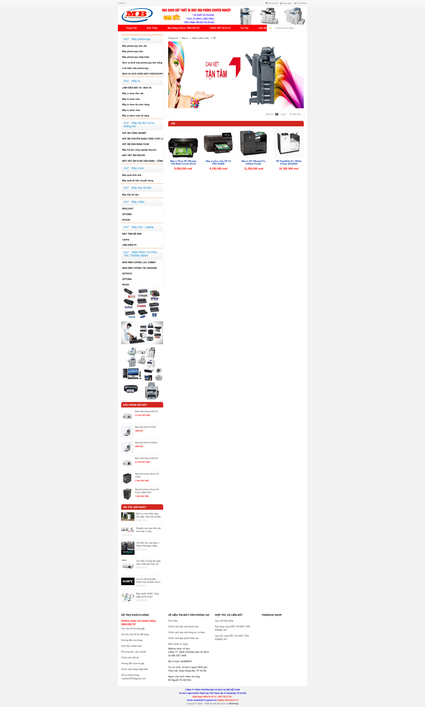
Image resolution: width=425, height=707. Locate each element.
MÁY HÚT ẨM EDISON (133, 155)
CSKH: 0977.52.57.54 (220, 28)
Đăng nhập (286, 3)
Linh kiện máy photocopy (135, 68)
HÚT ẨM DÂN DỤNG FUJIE (135, 144)
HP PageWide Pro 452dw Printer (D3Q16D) (288, 162)
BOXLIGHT (127, 208)
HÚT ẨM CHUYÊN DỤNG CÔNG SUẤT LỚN (142, 138)
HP (214, 38)
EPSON (126, 220)
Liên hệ (262, 28)
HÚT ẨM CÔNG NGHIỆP (134, 133)
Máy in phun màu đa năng (135, 115)
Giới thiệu (152, 28)
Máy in (185, 38)
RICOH (125, 284)
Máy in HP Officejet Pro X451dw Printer (253, 162)
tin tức (245, 28)
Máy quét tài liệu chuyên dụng (137, 180)
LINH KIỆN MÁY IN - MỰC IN (136, 88)
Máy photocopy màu (132, 51)
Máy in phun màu (131, 110)
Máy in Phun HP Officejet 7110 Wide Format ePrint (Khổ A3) (183, 164)
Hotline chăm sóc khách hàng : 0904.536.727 (139, 622)
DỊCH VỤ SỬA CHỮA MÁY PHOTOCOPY (142, 74)
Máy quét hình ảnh (131, 175)
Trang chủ (131, 28)
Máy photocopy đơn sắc (134, 46)
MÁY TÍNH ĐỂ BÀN (131, 234)
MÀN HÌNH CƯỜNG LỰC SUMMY (139, 262)
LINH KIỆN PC (129, 245)
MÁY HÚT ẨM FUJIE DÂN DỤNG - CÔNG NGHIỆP (142, 161)
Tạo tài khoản (301, 3)
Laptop (125, 239)
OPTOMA (127, 214)
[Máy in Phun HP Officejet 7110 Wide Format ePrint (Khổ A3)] (183, 142)
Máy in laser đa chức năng (135, 104)
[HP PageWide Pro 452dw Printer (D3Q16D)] (289, 142)
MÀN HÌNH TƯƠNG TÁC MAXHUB (139, 268)
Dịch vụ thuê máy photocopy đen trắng (142, 62)
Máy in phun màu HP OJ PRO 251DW (218, 162)
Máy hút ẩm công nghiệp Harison (139, 150)
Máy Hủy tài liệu (130, 194)
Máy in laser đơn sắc (133, 93)
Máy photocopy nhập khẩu (135, 57)
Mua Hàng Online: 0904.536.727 (184, 28)
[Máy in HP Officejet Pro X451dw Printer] (253, 142)
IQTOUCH (127, 273)
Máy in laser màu (131, 99)
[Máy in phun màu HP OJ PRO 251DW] (218, 142)
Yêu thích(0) (272, 3)
